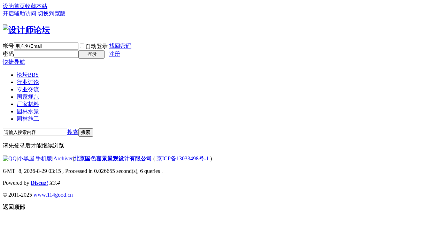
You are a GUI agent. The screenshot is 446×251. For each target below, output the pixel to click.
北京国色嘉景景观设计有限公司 (113, 158)
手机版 (44, 158)
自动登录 (96, 46)
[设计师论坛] (26, 30)
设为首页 (14, 6)
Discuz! (39, 183)
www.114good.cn (53, 195)
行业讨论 (28, 82)
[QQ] (10, 158)
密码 (8, 54)
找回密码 (120, 46)
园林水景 (28, 111)
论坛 (28, 75)
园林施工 (28, 119)
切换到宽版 (52, 13)
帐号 (8, 46)
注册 (114, 54)
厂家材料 (28, 104)
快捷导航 (14, 62)
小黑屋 (26, 158)
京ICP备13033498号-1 (182, 158)
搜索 (72, 132)
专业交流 (28, 89)
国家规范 (28, 97)
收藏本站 (36, 6)
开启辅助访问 (19, 13)
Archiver (63, 158)
